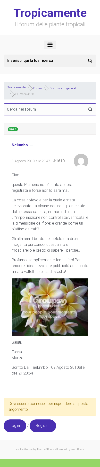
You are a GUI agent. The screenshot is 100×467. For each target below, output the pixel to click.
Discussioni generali (63, 88)
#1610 (59, 161)
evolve (20, 449)
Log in (15, 425)
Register (43, 425)
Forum (37, 88)
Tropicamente (50, 13)
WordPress (77, 449)
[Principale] (50, 45)
